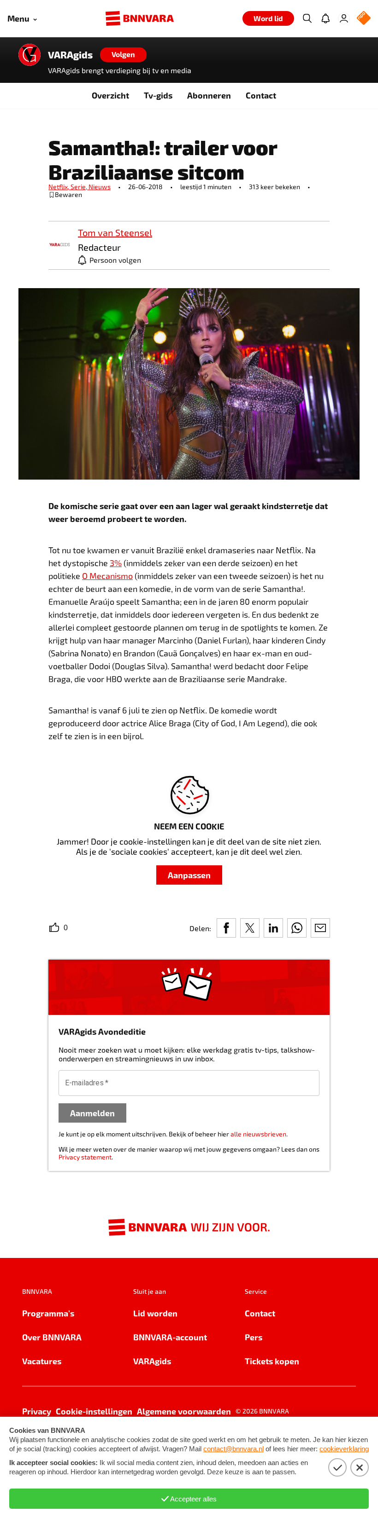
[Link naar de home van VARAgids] (29, 55)
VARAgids (70, 54)
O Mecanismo (107, 576)
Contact (261, 95)
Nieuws (100, 187)
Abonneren (209, 95)
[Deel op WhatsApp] (297, 928)
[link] (59, 245)
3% (116, 563)
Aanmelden (92, 1113)
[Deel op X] (250, 928)
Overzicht (110, 95)
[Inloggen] (343, 18)
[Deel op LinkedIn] (273, 928)
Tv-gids (158, 95)
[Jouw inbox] (325, 18)
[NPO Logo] (364, 18)
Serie (80, 187)
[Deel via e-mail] (320, 928)
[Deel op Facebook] (226, 928)
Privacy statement (85, 1157)
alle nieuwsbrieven (258, 1134)
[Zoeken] (307, 18)
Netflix (59, 187)
